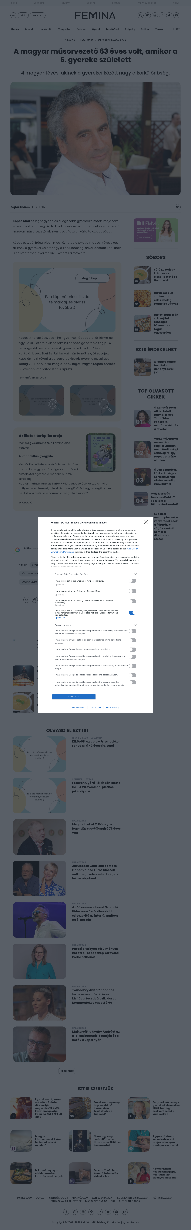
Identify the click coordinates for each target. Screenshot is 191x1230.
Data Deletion (78, 707)
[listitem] (95, 574)
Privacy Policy (112, 707)
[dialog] (95, 615)
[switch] (132, 581)
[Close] (147, 523)
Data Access (95, 707)
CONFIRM (74, 697)
